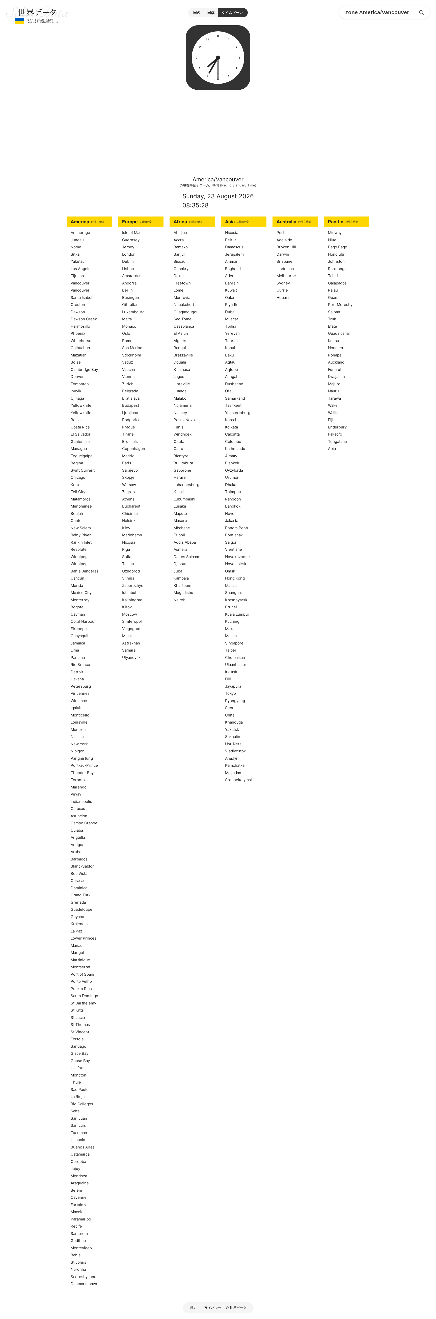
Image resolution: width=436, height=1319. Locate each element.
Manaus (78, 945)
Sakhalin (232, 736)
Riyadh (231, 304)
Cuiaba (77, 830)
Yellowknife (81, 405)
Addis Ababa (185, 542)
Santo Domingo (84, 995)
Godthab (78, 1240)
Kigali (179, 491)
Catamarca (80, 1154)
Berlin (127, 290)
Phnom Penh (236, 527)
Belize (76, 419)
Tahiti (333, 275)
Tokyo (230, 693)
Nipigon (78, 751)
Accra (179, 239)
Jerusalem (234, 254)
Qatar (230, 297)
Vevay (76, 794)
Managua (79, 448)
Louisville (79, 722)
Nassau (77, 736)
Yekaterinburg (237, 412)
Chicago (78, 477)
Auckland (336, 362)
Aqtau (230, 362)
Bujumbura (183, 463)
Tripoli (179, 535)
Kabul (230, 347)
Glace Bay (79, 1053)
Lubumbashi (184, 499)
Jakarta (231, 520)
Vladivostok (235, 751)
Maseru (180, 520)
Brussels (130, 441)
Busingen (130, 297)
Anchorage (80, 232)
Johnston (336, 261)
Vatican (128, 369)
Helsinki (129, 520)
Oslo (126, 333)
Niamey (180, 412)
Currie (282, 290)
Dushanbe (234, 383)
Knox (75, 484)
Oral (228, 391)
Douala (180, 362)
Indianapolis (81, 801)
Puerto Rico (81, 988)
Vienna (128, 376)
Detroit (77, 671)
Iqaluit (76, 707)
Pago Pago (337, 247)
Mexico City (81, 592)
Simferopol (132, 621)
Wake (333, 405)
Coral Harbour (83, 621)
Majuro (334, 383)
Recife (76, 1226)
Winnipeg (79, 556)
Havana (77, 679)
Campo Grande (84, 823)
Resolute (79, 549)
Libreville (182, 383)
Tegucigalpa (81, 455)
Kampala (181, 578)
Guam (333, 297)
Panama (78, 657)
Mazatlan (79, 355)
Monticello (80, 715)
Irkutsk (231, 671)
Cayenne (79, 1197)
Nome (76, 247)
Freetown (182, 283)
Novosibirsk (235, 563)
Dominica (79, 887)
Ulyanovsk (131, 657)
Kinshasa (182, 369)
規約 (193, 1308)
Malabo (180, 398)
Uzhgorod (131, 571)
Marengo (79, 787)
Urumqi (231, 477)
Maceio (77, 1211)
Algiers (180, 340)
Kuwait (231, 290)
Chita (229, 715)
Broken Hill (286, 247)
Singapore (234, 643)
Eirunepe (79, 628)
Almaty (231, 455)
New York (79, 743)
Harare (180, 477)
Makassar (233, 628)
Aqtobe (231, 369)
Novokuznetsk (238, 556)
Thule (76, 1082)
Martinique (80, 959)
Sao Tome (183, 319)
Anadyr (231, 758)
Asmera (180, 549)
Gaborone (182, 470)
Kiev (126, 527)
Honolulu (336, 254)
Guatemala (80, 441)
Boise (76, 362)
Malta (127, 319)
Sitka (75, 254)
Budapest (130, 405)
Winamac (79, 700)
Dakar (179, 275)
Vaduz (127, 362)
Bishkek (232, 463)
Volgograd (131, 628)
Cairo (178, 448)
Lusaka (180, 506)
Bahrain (232, 283)
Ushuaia (78, 1139)
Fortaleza (79, 1204)
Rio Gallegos (82, 1103)
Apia (332, 448)
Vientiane (233, 549)
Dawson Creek (84, 319)
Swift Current (83, 470)
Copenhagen (133, 448)
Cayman (78, 614)
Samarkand (235, 398)
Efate (332, 326)
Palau (333, 290)
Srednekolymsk (239, 779)
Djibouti (180, 563)
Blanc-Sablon (83, 866)
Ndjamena (183, 405)
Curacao (78, 880)
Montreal (79, 729)
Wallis (333, 412)
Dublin (128, 261)
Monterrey (80, 599)
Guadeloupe (81, 909)
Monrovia (182, 297)
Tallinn (128, 563)
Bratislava (131, 398)
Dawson (78, 311)
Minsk (127, 635)
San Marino (132, 347)
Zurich (127, 383)
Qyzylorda (234, 470)
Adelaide (284, 239)
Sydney (283, 283)
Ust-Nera (233, 743)
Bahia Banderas (84, 571)
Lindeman (285, 268)
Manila (231, 635)
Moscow (129, 614)
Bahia (75, 1255)
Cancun (77, 578)
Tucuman (79, 1132)
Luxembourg (133, 311)
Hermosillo (80, 326)
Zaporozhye (132, 585)
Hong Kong (235, 578)
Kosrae (334, 340)
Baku (229, 355)
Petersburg (81, 686)
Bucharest (131, 506)
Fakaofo (335, 434)
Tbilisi (230, 326)
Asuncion (79, 815)
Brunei (231, 607)
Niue (332, 239)
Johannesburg (186, 484)
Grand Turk (81, 895)
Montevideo (81, 1247)
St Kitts (77, 1010)
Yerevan (232, 333)
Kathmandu (235, 448)
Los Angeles (82, 268)
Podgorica (131, 419)
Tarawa (334, 398)
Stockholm (131, 355)
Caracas (78, 808)
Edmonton (80, 383)
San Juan (79, 1118)
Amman (231, 261)
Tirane (128, 434)
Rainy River (81, 535)
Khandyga (234, 722)
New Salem (81, 527)
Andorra (129, 283)
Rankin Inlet (81, 542)
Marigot (77, 952)
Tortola (77, 1039)
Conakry (181, 268)
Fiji (330, 419)
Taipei (230, 650)
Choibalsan (235, 657)
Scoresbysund (83, 1276)
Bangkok (232, 506)
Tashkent (233, 405)
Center (77, 520)
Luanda (180, 391)
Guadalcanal (339, 333)
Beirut (230, 239)
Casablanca (184, 326)
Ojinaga (77, 398)
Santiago (78, 1046)
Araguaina (80, 1183)
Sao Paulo (80, 1089)
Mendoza (79, 1175)
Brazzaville (183, 355)
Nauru (333, 391)
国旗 (210, 12)
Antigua (77, 844)
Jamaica (78, 643)
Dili (228, 679)
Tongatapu (337, 441)
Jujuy (75, 1168)
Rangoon (233, 499)
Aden (229, 275)
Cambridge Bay (84, 369)
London (128, 254)
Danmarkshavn (84, 1283)
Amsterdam (132, 275)
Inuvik (76, 391)
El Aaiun (181, 333)
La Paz (76, 931)
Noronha (78, 1269)
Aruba (76, 851)
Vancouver (80, 283)
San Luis (78, 1125)
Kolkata (231, 427)
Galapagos (337, 283)
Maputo (180, 513)
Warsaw (129, 484)
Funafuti (335, 369)
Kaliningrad (132, 599)
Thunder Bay (82, 772)
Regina (77, 463)
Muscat (231, 319)
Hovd (229, 513)
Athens (128, 499)
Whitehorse (81, 340)
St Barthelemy (83, 1003)
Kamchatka (234, 765)
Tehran (231, 340)
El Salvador (81, 434)
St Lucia (78, 1017)
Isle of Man (132, 232)
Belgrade (130, 391)
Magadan (233, 772)
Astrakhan (131, 643)
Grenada (78, 902)
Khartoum (182, 585)
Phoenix (78, 333)
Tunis (178, 427)
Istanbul (129, 592)
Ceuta (179, 441)
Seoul (230, 707)
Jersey (128, 247)
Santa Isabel (81, 297)
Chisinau (130, 513)
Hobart (283, 297)
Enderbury (337, 427)
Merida (77, 585)
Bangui (180, 347)
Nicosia (128, 542)
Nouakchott (184, 304)
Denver (77, 376)
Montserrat (80, 967)
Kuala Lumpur (237, 614)
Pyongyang (235, 700)
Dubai (230, 311)
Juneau (77, 239)
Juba (178, 571)
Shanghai (233, 592)
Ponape (335, 355)
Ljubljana (130, 412)
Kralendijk (80, 923)
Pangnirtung (82, 758)
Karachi (231, 419)
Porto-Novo (184, 419)
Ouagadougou (186, 311)
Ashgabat (233, 376)
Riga (126, 549)
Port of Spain (82, 974)
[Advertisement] (218, 130)
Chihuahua (80, 347)
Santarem (79, 1233)
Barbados (79, 859)
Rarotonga (337, 268)
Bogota (77, 607)
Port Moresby (340, 304)
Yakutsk (232, 729)
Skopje (128, 477)
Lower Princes (83, 938)
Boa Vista (79, 873)
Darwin (283, 254)
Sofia (126, 556)
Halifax (77, 1067)
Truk (332, 319)
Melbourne (286, 275)
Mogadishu (183, 592)
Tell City (78, 491)
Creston (78, 304)
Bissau (179, 261)
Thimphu (233, 491)
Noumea (335, 347)
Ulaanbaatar (235, 664)
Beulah (77, 513)
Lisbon (128, 268)
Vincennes (80, 693)
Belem (76, 1190)
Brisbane (284, 261)
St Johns (78, 1262)
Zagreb (128, 491)
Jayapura (233, 686)
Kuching (232, 621)
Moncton (78, 1075)
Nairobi (180, 599)
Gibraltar (130, 304)
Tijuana (77, 275)
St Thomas (80, 1024)
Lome (178, 290)
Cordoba (78, 1161)
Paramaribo (81, 1219)
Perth (282, 232)
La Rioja (78, 1096)
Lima (75, 650)
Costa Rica (80, 427)
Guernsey (131, 239)
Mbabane (182, 527)
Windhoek (183, 434)
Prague (128, 427)
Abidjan (180, 232)
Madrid (128, 455)
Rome (127, 340)
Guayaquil (79, 635)
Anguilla (78, 837)
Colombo (233, 441)
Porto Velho (81, 981)
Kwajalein (336, 376)
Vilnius (128, 578)
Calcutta (232, 434)
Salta (75, 1111)
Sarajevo (130, 470)
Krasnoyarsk (236, 599)
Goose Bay (80, 1060)
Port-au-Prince (84, 765)
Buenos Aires (83, 1147)
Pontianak (234, 535)
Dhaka (230, 484)
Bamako (181, 247)
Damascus (234, 247)
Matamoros (81, 499)
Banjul (179, 254)
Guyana (77, 916)
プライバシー (211, 1308)
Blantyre (181, 455)
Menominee (81, 506)
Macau (231, 585)
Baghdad (233, 268)
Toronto (78, 779)
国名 (196, 12)
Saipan (334, 311)
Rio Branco (80, 664)
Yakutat (77, 261)
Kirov (127, 607)
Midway (335, 232)
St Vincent (80, 1031)
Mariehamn (132, 535)
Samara (128, 650)
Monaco (129, 326)
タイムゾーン (232, 12)
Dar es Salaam (186, 556)
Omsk (230, 571)
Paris (126, 463)
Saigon (231, 542)
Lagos (179, 376)
